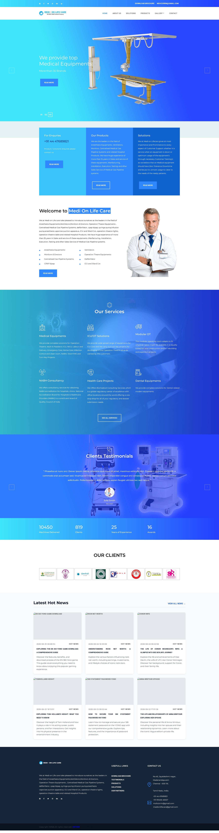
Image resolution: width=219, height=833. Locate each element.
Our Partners (117, 791)
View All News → (177, 603)
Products (145, 13)
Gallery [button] (159, 13)
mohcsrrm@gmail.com (168, 3)
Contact (173, 13)
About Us (117, 13)
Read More (49, 83)
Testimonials (117, 780)
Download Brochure (144, 3)
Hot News (74, 644)
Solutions (131, 13)
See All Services (109, 418)
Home (106, 13)
